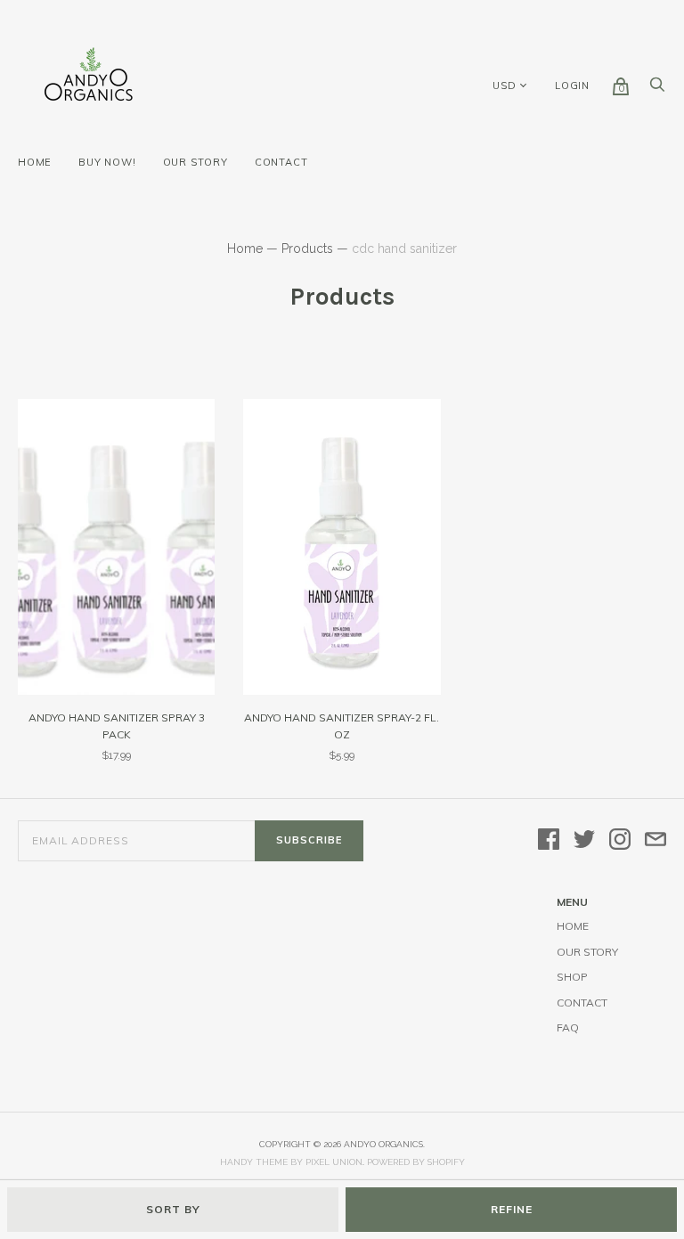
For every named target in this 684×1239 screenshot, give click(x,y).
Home (35, 162)
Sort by (173, 1209)
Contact (281, 162)
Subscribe (309, 840)
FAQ (568, 1027)
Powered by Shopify (416, 1162)
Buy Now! (106, 162)
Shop (572, 976)
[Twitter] (584, 840)
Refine (512, 1209)
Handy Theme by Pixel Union (291, 1162)
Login (572, 85)
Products (307, 248)
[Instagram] (620, 840)
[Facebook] (548, 840)
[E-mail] (655, 840)
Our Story (195, 162)
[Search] (657, 89)
